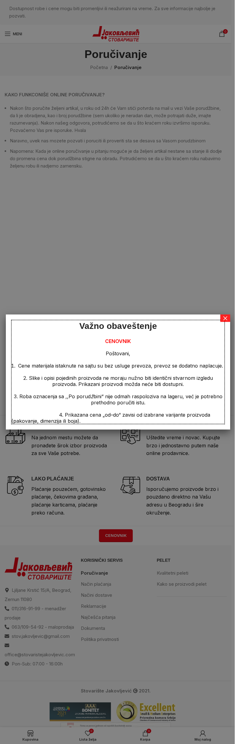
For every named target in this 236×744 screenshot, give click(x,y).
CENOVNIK (118, 341)
